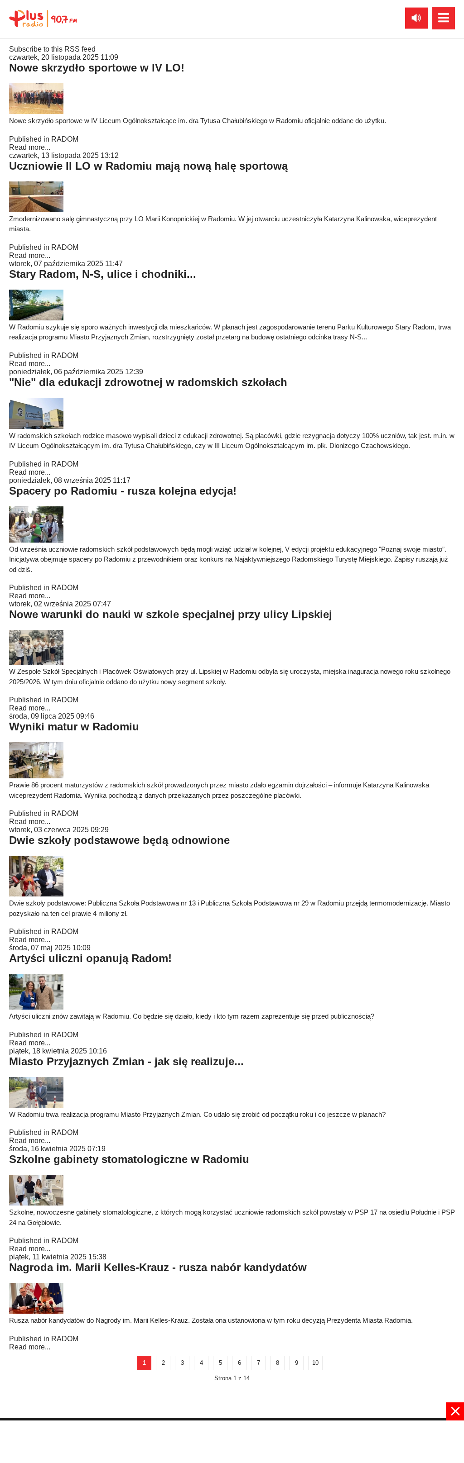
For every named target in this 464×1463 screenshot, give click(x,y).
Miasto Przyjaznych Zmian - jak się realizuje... (126, 1061)
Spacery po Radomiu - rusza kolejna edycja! (123, 491)
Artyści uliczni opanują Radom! (90, 958)
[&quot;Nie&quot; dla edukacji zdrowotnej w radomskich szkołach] (36, 426)
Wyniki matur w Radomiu (74, 726)
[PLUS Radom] (43, 18)
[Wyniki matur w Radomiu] (36, 776)
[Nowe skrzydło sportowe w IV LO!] (36, 111)
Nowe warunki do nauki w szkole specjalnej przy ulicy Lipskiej (170, 614)
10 (315, 1362)
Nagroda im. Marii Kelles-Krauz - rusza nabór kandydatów (158, 1267)
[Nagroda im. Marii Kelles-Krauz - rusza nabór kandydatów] (36, 1311)
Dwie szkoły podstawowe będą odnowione (119, 840)
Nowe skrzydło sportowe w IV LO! (96, 68)
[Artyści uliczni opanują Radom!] (36, 1007)
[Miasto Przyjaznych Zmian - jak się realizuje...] (36, 1105)
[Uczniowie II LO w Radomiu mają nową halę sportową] (36, 210)
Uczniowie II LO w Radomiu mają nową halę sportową (148, 166)
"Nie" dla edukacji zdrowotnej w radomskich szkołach (148, 382)
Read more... (29, 147)
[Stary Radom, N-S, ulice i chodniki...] (36, 318)
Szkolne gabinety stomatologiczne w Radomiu (129, 1159)
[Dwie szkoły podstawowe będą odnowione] (36, 894)
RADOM (64, 139)
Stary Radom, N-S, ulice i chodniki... (102, 274)
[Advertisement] (232, 1440)
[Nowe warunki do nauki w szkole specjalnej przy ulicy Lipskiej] (36, 662)
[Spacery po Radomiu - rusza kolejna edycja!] (36, 540)
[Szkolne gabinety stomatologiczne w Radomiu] (36, 1203)
